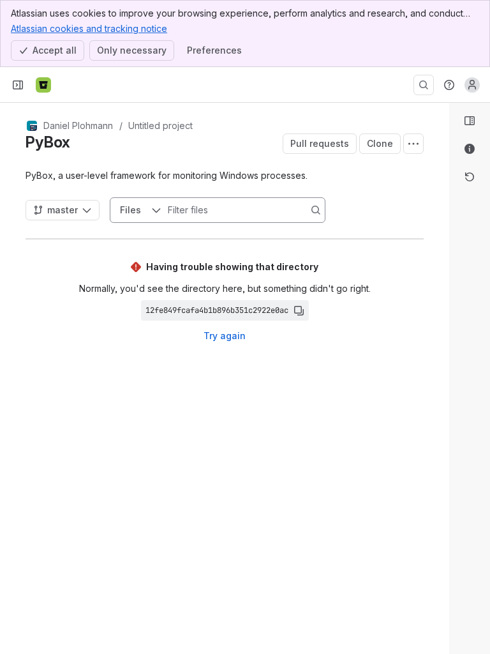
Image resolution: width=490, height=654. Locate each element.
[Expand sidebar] (18, 85)
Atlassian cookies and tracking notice (89, 28)
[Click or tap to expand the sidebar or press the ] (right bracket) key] (441, 435)
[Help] (449, 85)
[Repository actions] (413, 143)
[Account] (472, 85)
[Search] (423, 85)
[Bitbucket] (43, 85)
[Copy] (298, 310)
